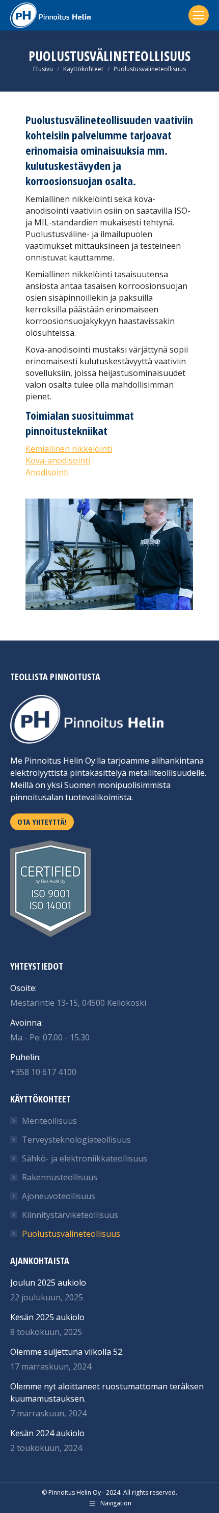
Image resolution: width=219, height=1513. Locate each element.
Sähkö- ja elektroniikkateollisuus (84, 1158)
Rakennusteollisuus (59, 1177)
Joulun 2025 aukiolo (48, 1282)
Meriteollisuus (49, 1120)
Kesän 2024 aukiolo (47, 1433)
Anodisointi (47, 472)
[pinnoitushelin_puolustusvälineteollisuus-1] (109, 554)
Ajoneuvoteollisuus (58, 1196)
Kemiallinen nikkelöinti (68, 448)
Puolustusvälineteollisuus (71, 1233)
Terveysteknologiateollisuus (76, 1139)
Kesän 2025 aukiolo (47, 1317)
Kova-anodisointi (57, 460)
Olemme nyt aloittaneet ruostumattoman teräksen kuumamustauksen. (107, 1392)
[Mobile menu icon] (198, 15)
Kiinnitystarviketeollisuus (70, 1214)
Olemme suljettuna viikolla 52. (67, 1351)
